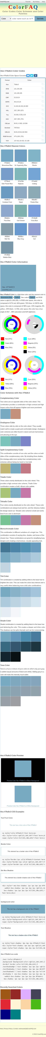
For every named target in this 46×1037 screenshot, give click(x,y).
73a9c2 (17, 297)
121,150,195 (18, 89)
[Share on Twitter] (31, 75)
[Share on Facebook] (35, 75)
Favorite (28, 1)
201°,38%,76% (19, 119)
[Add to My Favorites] (28, 75)
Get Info (40, 19)
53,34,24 (17, 97)
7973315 (17, 128)
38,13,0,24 (17, 102)
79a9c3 (16, 84)
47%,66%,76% (19, 136)
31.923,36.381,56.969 (21, 106)
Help (43, 1)
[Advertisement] (23, 45)
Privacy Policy (8, 1028)
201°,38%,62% (19, 110)
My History (36, 1)
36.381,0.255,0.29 (20, 115)
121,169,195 (18, 93)
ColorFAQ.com (4, 1)
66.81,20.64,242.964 (20, 132)
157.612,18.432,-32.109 (21, 141)
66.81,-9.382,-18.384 (20, 123)
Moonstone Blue (6, 297)
